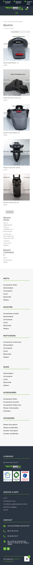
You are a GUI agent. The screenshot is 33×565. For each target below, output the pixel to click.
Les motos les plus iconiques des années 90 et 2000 (8, 236)
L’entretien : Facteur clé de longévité (7, 243)
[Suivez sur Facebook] (4, 548)
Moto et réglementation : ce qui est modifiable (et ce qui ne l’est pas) (8, 227)
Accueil (5, 21)
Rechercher (10, 212)
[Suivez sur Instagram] (8, 548)
